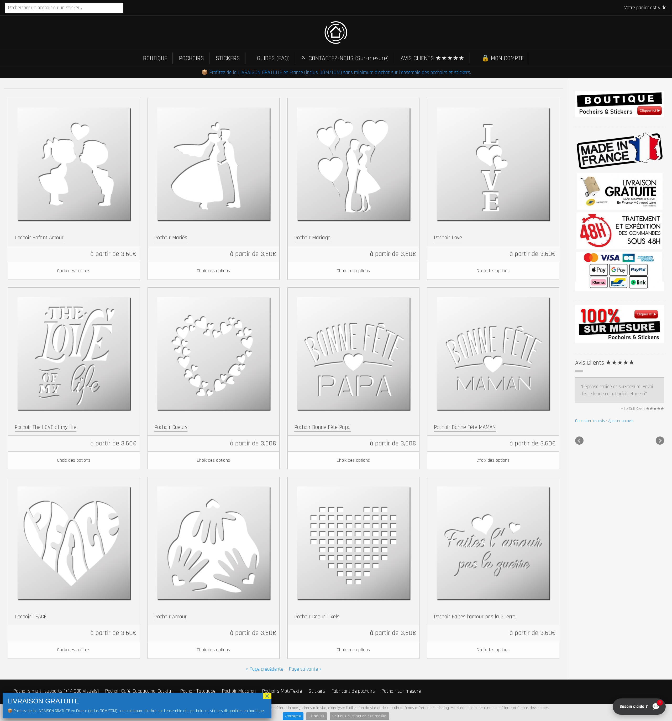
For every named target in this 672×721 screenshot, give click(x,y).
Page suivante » (305, 669)
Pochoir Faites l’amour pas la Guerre (474, 616)
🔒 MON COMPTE (502, 58)
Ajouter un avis (620, 435)
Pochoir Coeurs (170, 427)
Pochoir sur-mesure (401, 691)
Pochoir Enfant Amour (39, 237)
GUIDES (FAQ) (273, 58)
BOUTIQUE (155, 58)
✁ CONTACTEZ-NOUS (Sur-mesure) (345, 58)
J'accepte (293, 716)
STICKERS (228, 58)
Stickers (316, 691)
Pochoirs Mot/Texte (282, 691)
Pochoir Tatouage (198, 691)
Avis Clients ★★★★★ (604, 363)
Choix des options (73, 271)
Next (660, 455)
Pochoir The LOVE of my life (45, 427)
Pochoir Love (448, 237)
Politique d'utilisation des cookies (359, 716)
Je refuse (316, 716)
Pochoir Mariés (170, 237)
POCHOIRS (191, 58)
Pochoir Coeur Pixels (316, 616)
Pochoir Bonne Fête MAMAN (465, 427)
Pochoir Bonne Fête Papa (322, 427)
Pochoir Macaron (239, 691)
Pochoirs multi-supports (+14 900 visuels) (56, 691)
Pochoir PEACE (30, 616)
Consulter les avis (590, 435)
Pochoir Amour (170, 616)
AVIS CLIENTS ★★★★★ (432, 58)
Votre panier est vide (645, 7)
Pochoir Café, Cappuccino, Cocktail (139, 691)
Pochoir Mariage (312, 237)
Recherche (128, 8)
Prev (579, 455)
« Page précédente (264, 669)
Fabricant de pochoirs (353, 691)
